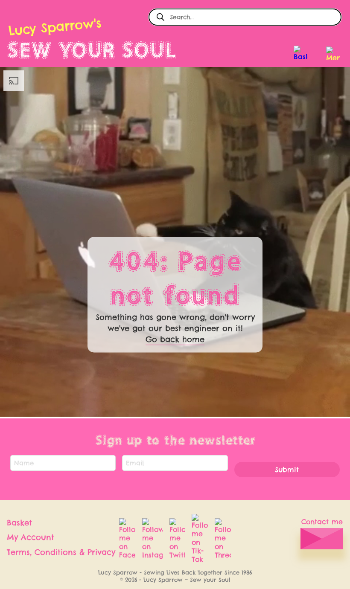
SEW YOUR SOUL (92, 49)
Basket (19, 523)
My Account (30, 537)
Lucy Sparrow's (55, 27)
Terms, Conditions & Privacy (61, 552)
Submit (287, 469)
